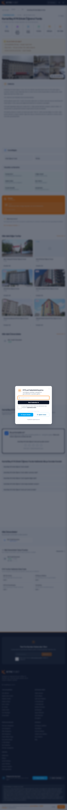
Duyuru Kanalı (26, 414)
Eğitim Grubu (42, 414)
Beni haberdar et (33, 402)
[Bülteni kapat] (49, 389)
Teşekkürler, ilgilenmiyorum (33, 419)
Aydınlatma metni (31, 407)
